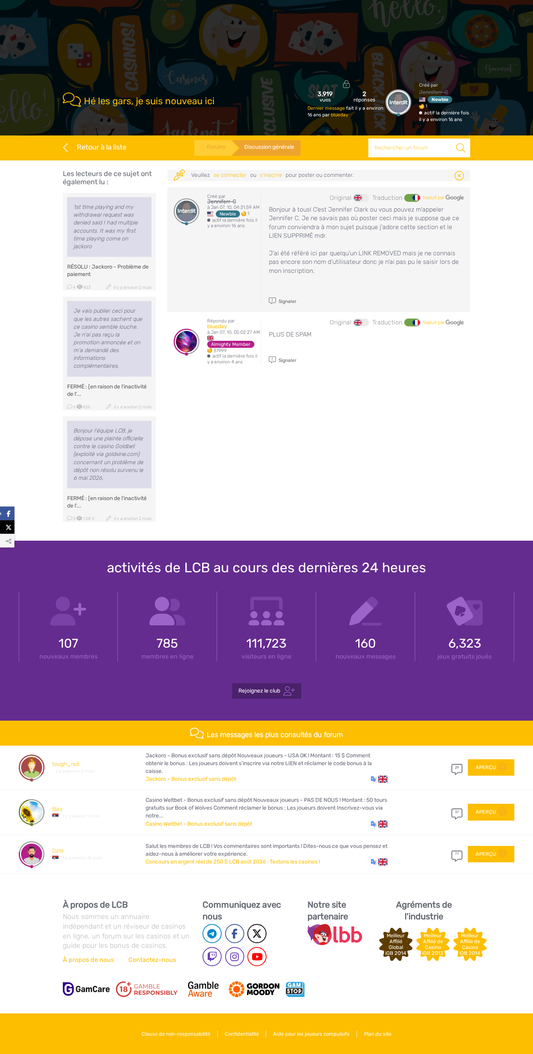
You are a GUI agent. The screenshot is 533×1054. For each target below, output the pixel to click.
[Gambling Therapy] (254, 989)
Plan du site (377, 1034)
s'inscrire (271, 175)
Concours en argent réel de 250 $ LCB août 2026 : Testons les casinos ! (233, 861)
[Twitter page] (256, 933)
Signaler (287, 301)
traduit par (434, 197)
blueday (339, 115)
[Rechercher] (460, 148)
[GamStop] (295, 989)
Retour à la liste (101, 147)
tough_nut (65, 764)
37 (457, 812)
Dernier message (326, 108)
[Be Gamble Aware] (203, 989)
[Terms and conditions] (146, 989)
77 (457, 854)
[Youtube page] (256, 956)
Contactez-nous (152, 959)
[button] (379, 779)
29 (457, 767)
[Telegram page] (212, 933)
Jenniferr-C (433, 92)
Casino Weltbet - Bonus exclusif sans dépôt (199, 824)
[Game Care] (86, 989)
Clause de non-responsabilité (176, 1034)
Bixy (57, 809)
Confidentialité (242, 1034)
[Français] (412, 198)
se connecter (230, 175)
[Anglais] (361, 198)
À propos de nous (88, 959)
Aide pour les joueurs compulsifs (311, 1034)
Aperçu (486, 767)
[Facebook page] (234, 933)
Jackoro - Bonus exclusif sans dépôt (191, 779)
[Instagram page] (234, 956)
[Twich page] (212, 956)
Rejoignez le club (259, 690)
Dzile (58, 850)
